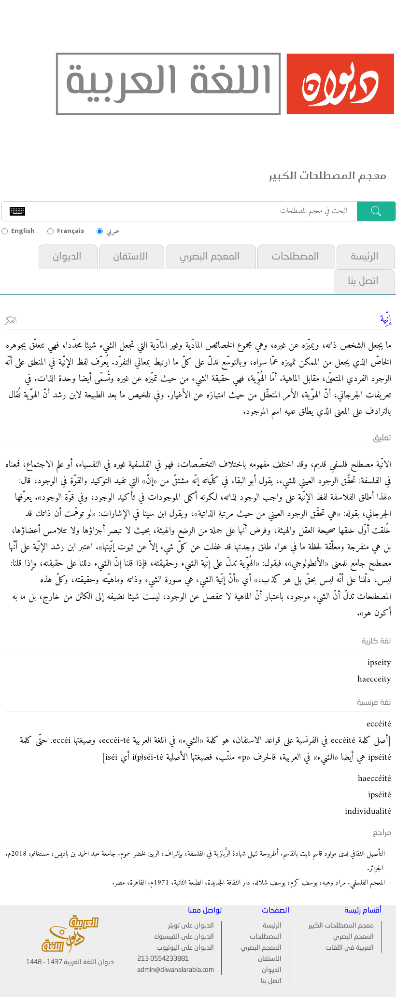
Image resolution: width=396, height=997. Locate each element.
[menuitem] (365, 257)
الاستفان (130, 257)
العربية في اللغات (349, 947)
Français (70, 230)
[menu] (265, 954)
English (23, 230)
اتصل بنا (363, 281)
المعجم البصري (210, 257)
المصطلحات (295, 257)
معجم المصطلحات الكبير (341, 925)
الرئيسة (365, 257)
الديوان (67, 257)
